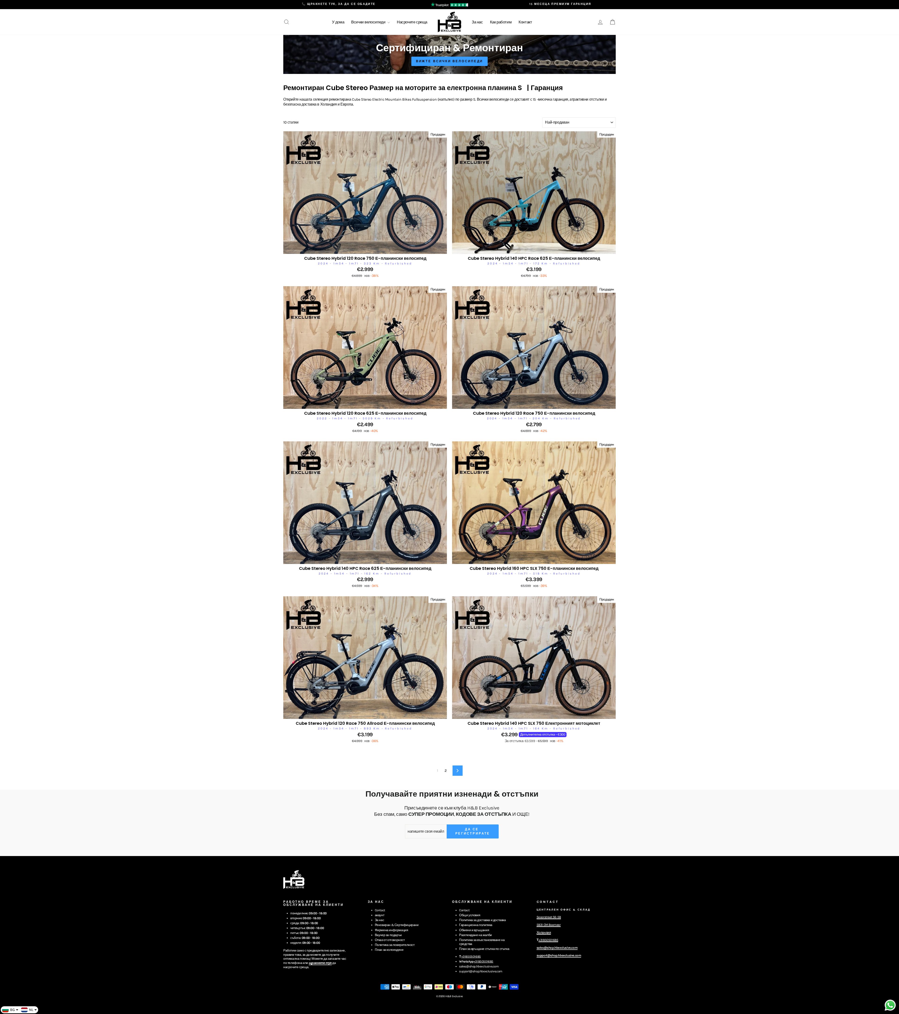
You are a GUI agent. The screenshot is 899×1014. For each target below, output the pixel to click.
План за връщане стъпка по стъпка (484, 949)
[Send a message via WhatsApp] (890, 1005)
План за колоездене (389, 950)
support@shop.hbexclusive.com (480, 971)
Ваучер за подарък (388, 935)
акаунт (379, 915)
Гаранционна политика (475, 925)
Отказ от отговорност (390, 940)
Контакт (525, 22)
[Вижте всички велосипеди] (449, 54)
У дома (338, 22)
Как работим (501, 22)
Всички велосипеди (368, 22)
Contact (380, 910)
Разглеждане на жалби (475, 935)
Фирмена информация (391, 930)
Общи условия (469, 915)
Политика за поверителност (395, 945)
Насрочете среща (412, 22)
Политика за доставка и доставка (482, 920)
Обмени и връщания (474, 930)
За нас (477, 22)
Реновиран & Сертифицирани (397, 925)
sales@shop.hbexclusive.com (479, 966)
